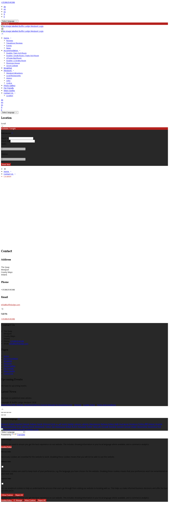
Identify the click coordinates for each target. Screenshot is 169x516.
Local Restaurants (13, 75)
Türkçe (48, 426)
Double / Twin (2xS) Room (16, 53)
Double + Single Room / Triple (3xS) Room (22, 55)
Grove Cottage (12, 65)
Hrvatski (158, 424)
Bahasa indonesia (8, 426)
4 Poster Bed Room (14, 58)
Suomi (64, 424)
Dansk (39, 424)
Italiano (33, 424)
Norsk (31, 426)
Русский (104, 426)
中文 (159, 426)
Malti (116, 424)
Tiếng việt (97, 426)
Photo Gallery (9, 85)
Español (18, 424)
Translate (21, 434)
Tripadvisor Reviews (14, 43)
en (5, 9)
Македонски (94, 424)
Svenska (120, 426)
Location (9, 95)
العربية (58, 424)
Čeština (141, 424)
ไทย (53, 426)
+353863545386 (8, 2)
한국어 (74, 426)
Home (7, 38)
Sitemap (77, 405)
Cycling (9, 83)
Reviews (9, 40)
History (9, 78)
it (4, 16)
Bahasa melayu (107, 424)
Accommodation (11, 50)
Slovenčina (152, 426)
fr (4, 14)
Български (124, 424)
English (12, 424)
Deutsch (4, 424)
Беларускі (133, 424)
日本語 (68, 426)
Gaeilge (70, 424)
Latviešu (85, 424)
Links (8, 80)
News (8, 48)
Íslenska (25, 426)
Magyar (151, 424)
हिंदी (146, 424)
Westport (8, 70)
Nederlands (40, 426)
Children (4, 154)
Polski (89, 426)
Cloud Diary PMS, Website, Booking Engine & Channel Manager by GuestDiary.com (36, 405)
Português (82, 426)
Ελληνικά (47, 424)
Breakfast (8, 68)
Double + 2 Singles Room (16, 60)
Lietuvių (77, 424)
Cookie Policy (89, 405)
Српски (127, 426)
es (5, 11)
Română (112, 426)
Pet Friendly (9, 88)
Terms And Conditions (106, 405)
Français (26, 424)
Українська (60, 426)
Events (9, 45)
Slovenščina (142, 426)
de (5, 6)
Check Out (5, 141)
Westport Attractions (14, 73)
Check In (4, 138)
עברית (19, 426)
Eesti (53, 424)
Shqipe (134, 426)
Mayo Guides (9, 90)
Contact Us (9, 93)
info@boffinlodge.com (10, 304)
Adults (3, 144)
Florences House (13, 63)
